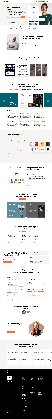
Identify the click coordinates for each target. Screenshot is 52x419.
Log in (34, 1)
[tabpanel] (26, 109)
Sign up (37, 1)
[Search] (32, 1)
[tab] (13, 89)
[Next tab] (48, 101)
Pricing (25, 1)
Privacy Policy (38, 295)
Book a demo (40, 1)
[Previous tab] (4, 101)
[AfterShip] (5, 1)
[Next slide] (47, 210)
